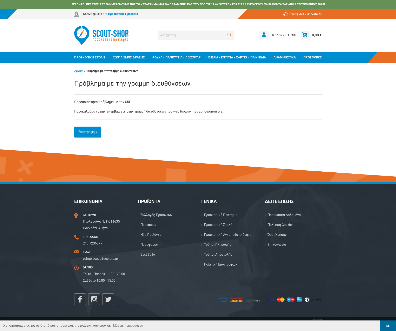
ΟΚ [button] (388, 325)
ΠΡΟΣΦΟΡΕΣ (312, 57)
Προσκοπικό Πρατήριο (220, 215)
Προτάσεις (148, 225)
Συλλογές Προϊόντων (156, 215)
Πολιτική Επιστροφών (220, 264)
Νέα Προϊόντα (150, 235)
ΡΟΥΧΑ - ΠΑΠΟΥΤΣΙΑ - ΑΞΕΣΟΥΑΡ (176, 57)
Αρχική (79, 71)
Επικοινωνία (277, 245)
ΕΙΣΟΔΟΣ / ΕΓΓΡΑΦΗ (283, 35)
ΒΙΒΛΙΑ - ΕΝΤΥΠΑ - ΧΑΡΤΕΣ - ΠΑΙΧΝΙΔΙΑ (237, 57)
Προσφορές (149, 245)
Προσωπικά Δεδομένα (284, 215)
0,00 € (317, 35)
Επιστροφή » (87, 132)
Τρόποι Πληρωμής (217, 245)
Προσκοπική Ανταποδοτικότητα (227, 235)
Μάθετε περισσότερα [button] (128, 325)
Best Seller (148, 254)
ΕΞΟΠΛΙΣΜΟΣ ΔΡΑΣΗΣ (129, 57)
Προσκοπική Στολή (218, 225)
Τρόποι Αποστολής (218, 254)
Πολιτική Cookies (280, 225)
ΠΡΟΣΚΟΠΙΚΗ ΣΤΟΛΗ (89, 57)
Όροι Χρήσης (277, 235)
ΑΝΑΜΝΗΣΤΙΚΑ (284, 57)
